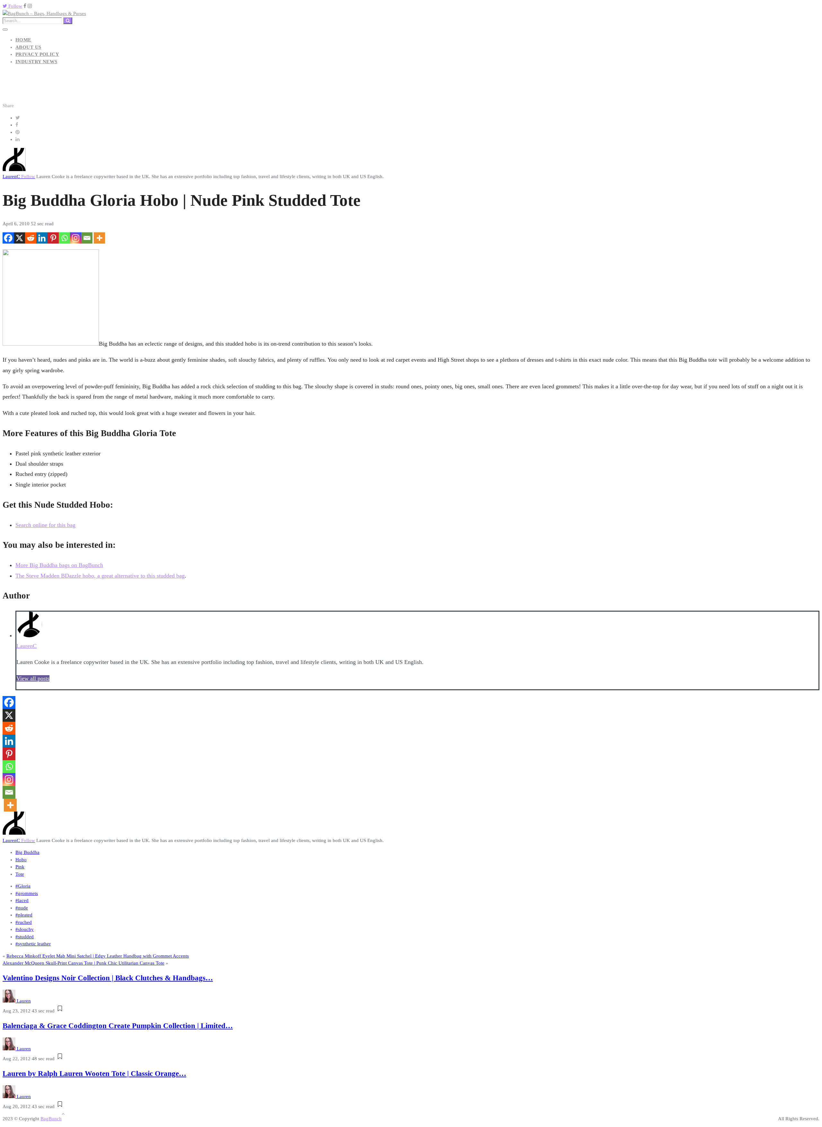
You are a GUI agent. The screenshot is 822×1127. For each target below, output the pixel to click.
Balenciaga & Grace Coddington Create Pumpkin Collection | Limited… (118, 1026)
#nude (21, 907)
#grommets (26, 893)
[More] (99, 238)
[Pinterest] (53, 238)
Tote (19, 874)
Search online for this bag (45, 525)
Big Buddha (27, 852)
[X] (19, 238)
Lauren (24, 1000)
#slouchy (24, 929)
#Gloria (23, 886)
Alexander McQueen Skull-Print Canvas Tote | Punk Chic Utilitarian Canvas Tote (83, 963)
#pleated (23, 914)
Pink (19, 866)
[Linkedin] (42, 238)
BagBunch (51, 1118)
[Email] (86, 238)
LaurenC (19, 176)
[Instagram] (75, 238)
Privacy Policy (37, 54)
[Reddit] (30, 238)
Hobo (21, 859)
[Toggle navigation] (5, 29)
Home (23, 39)
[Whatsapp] (64, 238)
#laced (22, 900)
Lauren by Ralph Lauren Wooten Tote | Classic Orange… (94, 1074)
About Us (28, 47)
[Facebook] (8, 238)
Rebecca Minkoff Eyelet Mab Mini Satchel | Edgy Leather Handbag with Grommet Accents (97, 956)
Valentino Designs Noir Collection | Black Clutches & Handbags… (108, 978)
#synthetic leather (33, 943)
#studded (24, 936)
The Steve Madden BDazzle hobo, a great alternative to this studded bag (100, 575)
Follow (14, 6)
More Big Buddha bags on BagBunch (59, 565)
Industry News (36, 61)
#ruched (23, 922)
